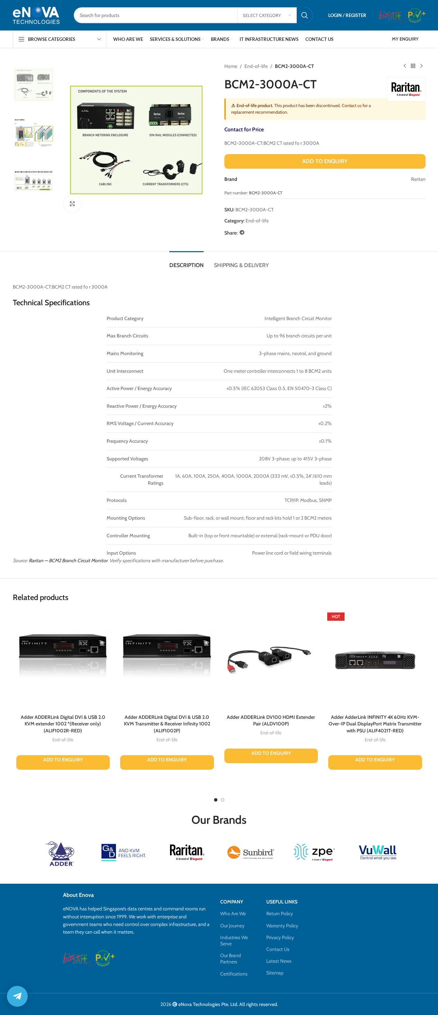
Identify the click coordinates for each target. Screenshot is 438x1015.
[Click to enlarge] (72, 203)
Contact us (351, 105)
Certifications (234, 974)
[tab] (186, 261)
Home (230, 66)
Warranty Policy (282, 926)
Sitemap (275, 973)
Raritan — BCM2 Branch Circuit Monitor (68, 560)
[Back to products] (413, 66)
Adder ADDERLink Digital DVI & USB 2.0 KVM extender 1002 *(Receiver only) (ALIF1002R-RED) (63, 724)
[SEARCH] (305, 15)
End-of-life (256, 66)
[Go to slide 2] (222, 800)
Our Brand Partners (230, 958)
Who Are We (233, 913)
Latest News (279, 961)
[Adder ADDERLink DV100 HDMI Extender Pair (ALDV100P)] (271, 660)
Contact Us (277, 949)
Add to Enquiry (324, 161)
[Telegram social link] (242, 232)
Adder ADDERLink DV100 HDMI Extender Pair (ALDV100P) (271, 720)
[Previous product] (405, 66)
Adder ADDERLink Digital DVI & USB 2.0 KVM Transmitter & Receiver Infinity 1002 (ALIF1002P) (167, 724)
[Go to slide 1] (215, 800)
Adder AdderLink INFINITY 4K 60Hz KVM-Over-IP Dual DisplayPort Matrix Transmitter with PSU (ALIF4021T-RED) (375, 724)
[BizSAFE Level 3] (391, 15)
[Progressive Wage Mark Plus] (417, 15)
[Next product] (421, 66)
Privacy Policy (280, 937)
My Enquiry (405, 39)
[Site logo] (36, 15)
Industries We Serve (234, 940)
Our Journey (232, 926)
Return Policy (279, 913)
